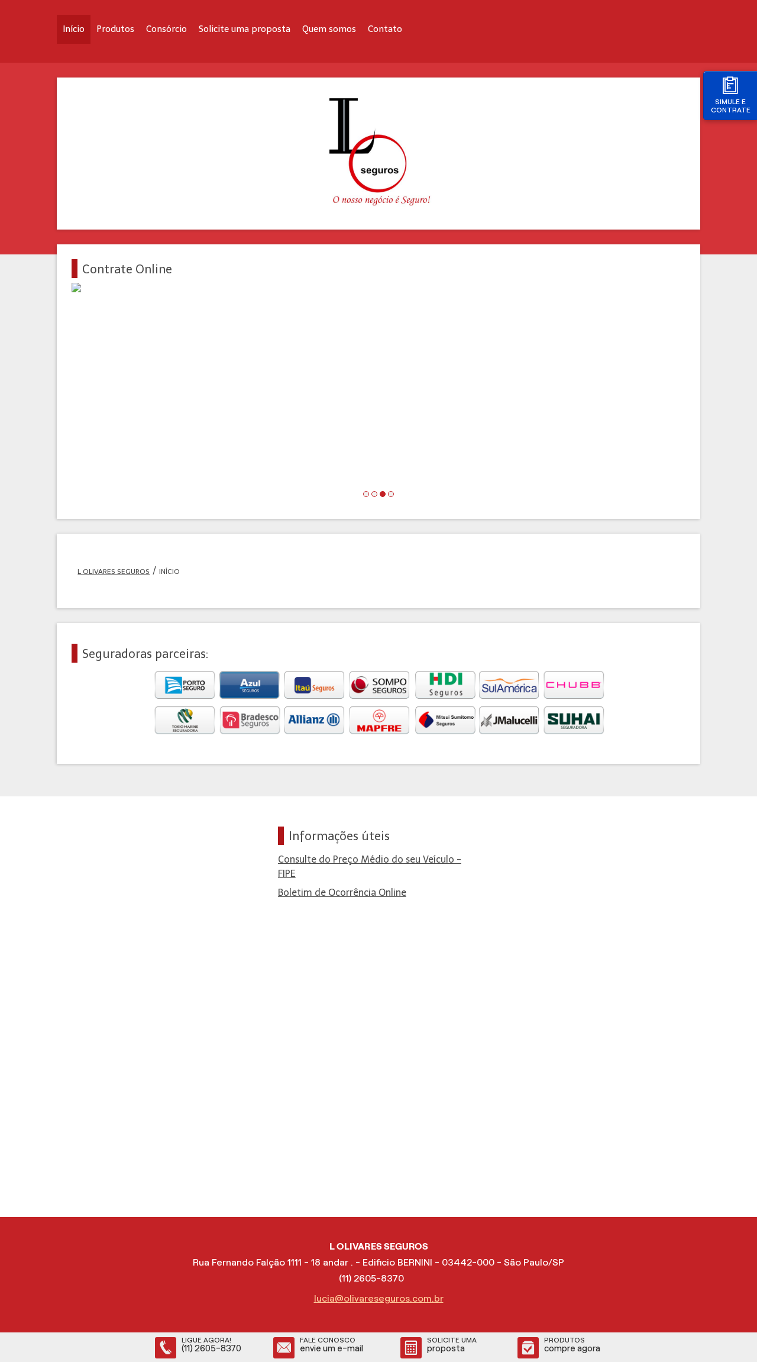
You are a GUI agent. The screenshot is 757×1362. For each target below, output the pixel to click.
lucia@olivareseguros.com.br (379, 1298)
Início (74, 29)
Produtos (115, 29)
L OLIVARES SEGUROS (113, 571)
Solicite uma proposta (244, 29)
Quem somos (329, 29)
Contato (385, 29)
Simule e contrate (730, 106)
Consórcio (166, 29)
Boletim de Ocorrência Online (342, 892)
